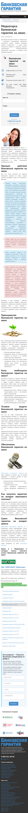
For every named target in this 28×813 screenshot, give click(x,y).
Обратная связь (4, 811)
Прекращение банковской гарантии (9, 770)
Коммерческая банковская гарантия (11, 628)
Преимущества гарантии (6, 773)
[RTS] (8, 725)
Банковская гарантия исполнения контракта (13, 601)
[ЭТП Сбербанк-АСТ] (8, 717)
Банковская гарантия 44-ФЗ (9, 621)
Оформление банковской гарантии (12, 526)
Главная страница (6, 19)
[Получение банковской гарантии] (14, 6)
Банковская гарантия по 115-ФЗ (10, 634)
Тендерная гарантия (7, 594)
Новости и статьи (5, 809)
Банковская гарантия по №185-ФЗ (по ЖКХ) (13, 624)
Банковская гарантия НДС (8, 646)
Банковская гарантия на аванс (9, 604)
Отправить (14, 115)
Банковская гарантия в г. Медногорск (9, 782)
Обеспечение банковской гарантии (12, 473)
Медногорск (5, 16)
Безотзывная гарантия (6, 776)
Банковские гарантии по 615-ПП (10, 631)
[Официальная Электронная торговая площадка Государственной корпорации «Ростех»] (20, 717)
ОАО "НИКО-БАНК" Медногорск (13, 567)
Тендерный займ (6, 611)
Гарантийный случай (5, 768)
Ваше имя (5, 97)
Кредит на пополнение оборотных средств (13, 642)
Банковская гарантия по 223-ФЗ (10, 618)
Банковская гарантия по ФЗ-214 (10, 614)
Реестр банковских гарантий (7, 771)
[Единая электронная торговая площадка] (8, 733)
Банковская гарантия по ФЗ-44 (7, 764)
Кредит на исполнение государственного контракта (12, 803)
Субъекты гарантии (5, 777)
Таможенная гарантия (7, 598)
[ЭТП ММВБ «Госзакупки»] (20, 725)
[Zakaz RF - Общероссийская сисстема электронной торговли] (20, 733)
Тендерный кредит (7, 608)
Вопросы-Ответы (5, 808)
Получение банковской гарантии (10, 591)
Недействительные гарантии (7, 774)
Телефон (5, 106)
